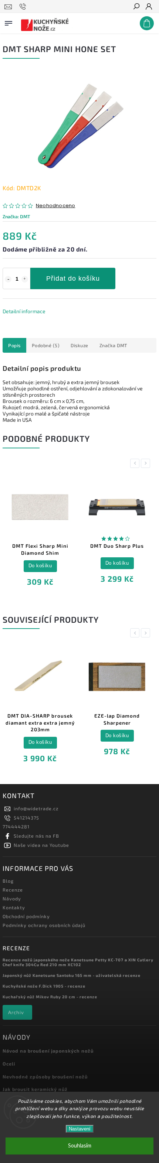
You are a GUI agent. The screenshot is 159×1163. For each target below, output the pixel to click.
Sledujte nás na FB (36, 836)
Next (146, 463)
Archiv (16, 1012)
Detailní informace (24, 311)
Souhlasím (79, 1146)
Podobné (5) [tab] (46, 345)
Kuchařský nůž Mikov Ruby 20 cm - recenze (50, 996)
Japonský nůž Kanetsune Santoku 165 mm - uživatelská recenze (72, 975)
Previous (136, 463)
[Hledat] (136, 7)
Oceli (9, 1064)
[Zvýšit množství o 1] (24, 279)
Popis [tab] (14, 345)
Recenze (13, 890)
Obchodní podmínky (26, 916)
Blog (8, 881)
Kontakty (14, 907)
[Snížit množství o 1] (8, 279)
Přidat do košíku (73, 278)
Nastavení (80, 1129)
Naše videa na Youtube (41, 845)
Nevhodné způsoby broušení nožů (45, 1077)
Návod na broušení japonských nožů (48, 1051)
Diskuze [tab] (79, 345)
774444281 (16, 827)
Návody (12, 899)
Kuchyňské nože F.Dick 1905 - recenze (44, 986)
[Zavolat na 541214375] (23, 6)
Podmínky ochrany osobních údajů (44, 925)
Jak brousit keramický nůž (35, 1089)
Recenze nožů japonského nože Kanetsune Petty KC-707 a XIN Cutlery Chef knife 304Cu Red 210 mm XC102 (78, 962)
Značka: (16, 216)
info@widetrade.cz (36, 808)
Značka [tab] (113, 345)
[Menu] (8, 21)
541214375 (26, 818)
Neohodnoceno (55, 205)
